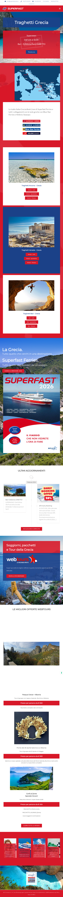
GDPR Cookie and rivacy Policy (52, 834)
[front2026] (31, 375)
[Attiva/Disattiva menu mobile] (60, 8)
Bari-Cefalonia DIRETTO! (14, 500)
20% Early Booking (45, 506)
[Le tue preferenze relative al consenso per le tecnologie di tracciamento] (61, 672)
